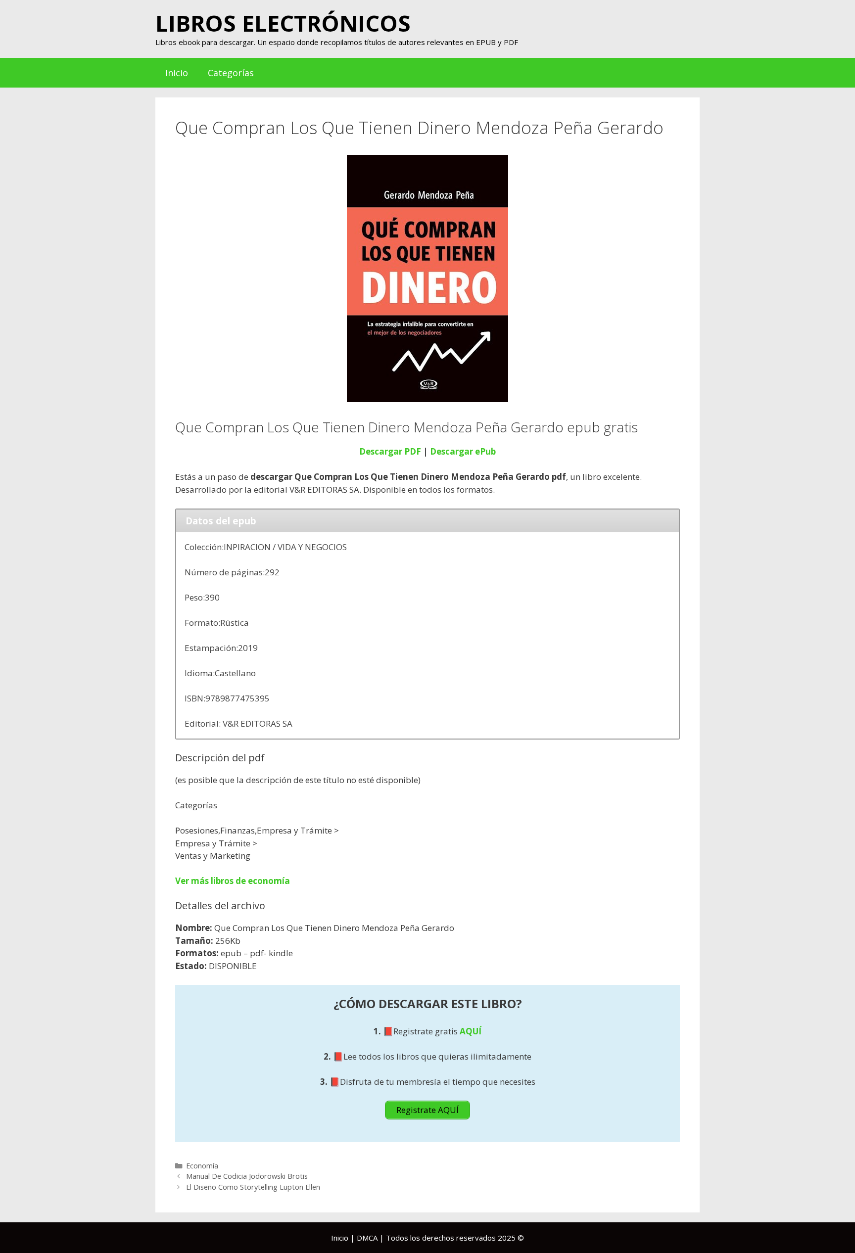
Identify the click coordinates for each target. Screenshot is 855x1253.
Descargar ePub (463, 451)
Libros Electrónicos (283, 23)
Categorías (231, 73)
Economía (202, 1165)
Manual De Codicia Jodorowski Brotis (247, 1176)
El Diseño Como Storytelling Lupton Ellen (253, 1187)
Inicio (176, 73)
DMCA (367, 1238)
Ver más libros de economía (232, 880)
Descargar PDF (390, 451)
